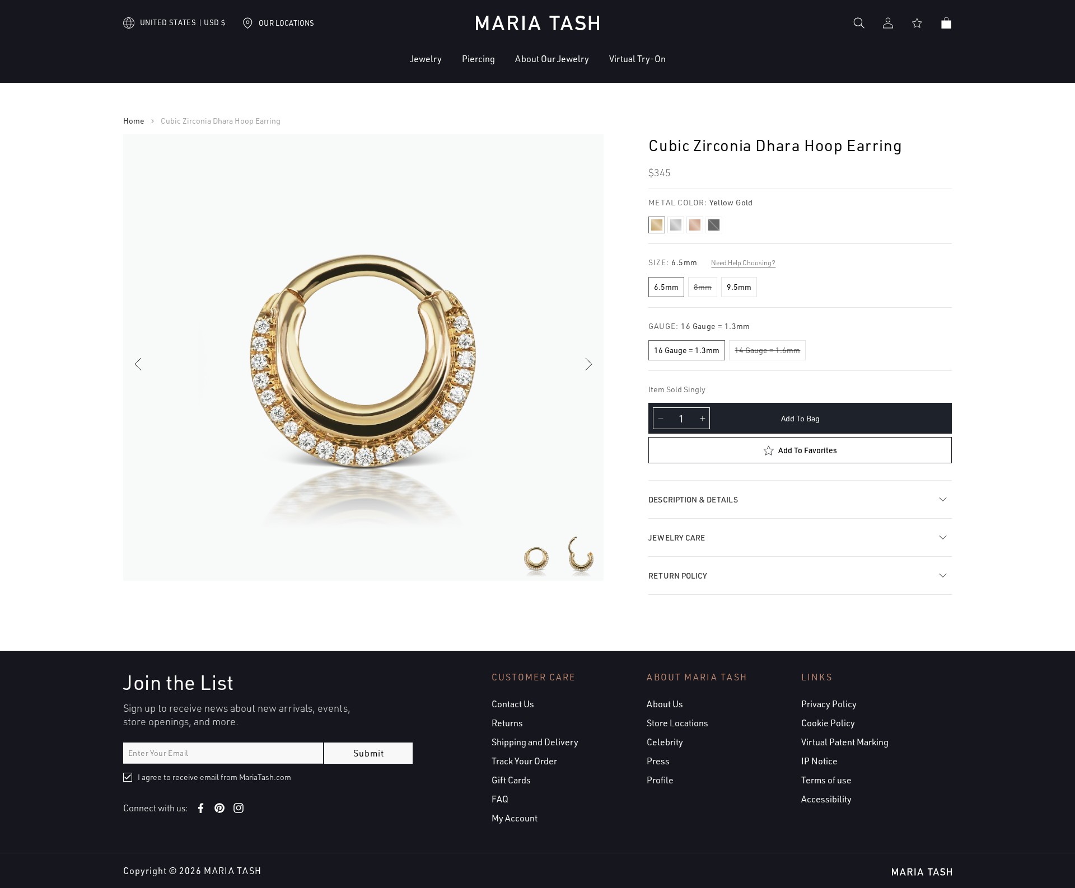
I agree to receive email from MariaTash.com (214, 777)
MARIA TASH (232, 870)
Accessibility (826, 799)
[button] (391, 67)
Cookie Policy (828, 723)
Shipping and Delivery (535, 742)
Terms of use (826, 780)
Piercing (478, 58)
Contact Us (513, 704)
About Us (665, 704)
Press (658, 761)
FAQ (500, 799)
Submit (368, 753)
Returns (507, 723)
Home (133, 120)
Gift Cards (511, 780)
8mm (703, 287)
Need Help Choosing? (743, 263)
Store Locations (677, 723)
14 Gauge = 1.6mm (767, 350)
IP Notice (819, 761)
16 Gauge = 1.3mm (686, 350)
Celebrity (665, 742)
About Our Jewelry (552, 58)
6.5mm (666, 287)
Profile (660, 780)
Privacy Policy (829, 704)
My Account (515, 818)
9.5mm (739, 287)
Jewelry (426, 58)
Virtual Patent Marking (845, 742)
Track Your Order (524, 761)
